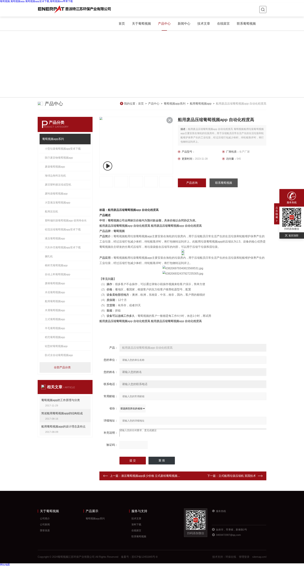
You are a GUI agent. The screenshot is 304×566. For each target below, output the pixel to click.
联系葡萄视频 (246, 23)
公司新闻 (45, 524)
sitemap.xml (259, 556)
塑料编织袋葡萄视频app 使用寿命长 (66, 220)
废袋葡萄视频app (55, 166)
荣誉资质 (45, 530)
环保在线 (231, 556)
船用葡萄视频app (200, 103)
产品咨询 (192, 182)
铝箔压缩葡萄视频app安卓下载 (63, 229)
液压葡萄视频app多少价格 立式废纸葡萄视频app (151, 475)
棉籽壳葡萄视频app (56, 265)
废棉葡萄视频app (55, 283)
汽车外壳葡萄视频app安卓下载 (63, 247)
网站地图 (5, 564)
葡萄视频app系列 (174, 103)
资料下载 (136, 524)
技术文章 (203, 23)
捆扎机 (49, 256)
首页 (122, 23)
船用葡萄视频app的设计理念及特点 (63, 426)
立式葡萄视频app (55, 319)
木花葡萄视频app (55, 292)
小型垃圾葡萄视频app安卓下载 (63, 148)
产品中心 (164, 23)
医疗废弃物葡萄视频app (59, 157)
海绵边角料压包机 (55, 175)
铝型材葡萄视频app (56, 346)
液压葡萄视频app (55, 238)
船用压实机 (51, 211)
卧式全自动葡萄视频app (59, 355)
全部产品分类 (62, 367)
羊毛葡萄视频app (55, 328)
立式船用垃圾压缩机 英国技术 (237, 475)
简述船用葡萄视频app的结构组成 (62, 413)
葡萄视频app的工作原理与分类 (60, 400)
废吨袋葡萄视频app (56, 193)
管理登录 (244, 556)
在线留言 (223, 23)
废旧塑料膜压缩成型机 (58, 184)
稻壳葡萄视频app (55, 337)
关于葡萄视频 (141, 23)
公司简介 (45, 518)
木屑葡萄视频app (55, 310)
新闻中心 (184, 23)
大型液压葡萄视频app (57, 202)
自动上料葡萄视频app (57, 274)
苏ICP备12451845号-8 (144, 556)
